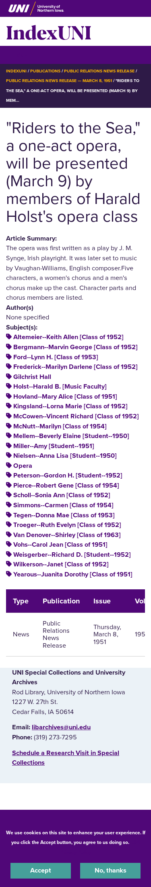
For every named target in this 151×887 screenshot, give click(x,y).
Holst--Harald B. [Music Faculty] (60, 387)
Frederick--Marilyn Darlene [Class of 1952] (75, 367)
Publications (45, 71)
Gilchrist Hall (32, 377)
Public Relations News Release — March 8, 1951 (59, 80)
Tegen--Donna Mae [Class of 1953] (64, 515)
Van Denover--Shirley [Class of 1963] (67, 535)
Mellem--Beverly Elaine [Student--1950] (71, 436)
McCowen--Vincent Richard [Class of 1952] (76, 416)
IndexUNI (48, 31)
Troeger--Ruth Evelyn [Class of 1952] (67, 525)
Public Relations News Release (99, 71)
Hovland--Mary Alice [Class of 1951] (65, 397)
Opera (22, 466)
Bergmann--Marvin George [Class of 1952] (75, 347)
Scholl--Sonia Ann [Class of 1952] (61, 495)
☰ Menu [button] (20, 54)
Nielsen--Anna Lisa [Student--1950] (65, 456)
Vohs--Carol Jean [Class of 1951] (60, 545)
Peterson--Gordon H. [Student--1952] (67, 475)
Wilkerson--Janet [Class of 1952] (61, 564)
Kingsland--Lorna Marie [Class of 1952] (70, 406)
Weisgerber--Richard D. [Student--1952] (72, 555)
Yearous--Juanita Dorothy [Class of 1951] (72, 574)
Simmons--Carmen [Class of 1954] (63, 505)
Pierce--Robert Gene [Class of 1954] (66, 486)
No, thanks (110, 870)
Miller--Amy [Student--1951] (53, 446)
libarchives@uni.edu (61, 727)
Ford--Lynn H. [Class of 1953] (55, 357)
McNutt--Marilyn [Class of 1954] (60, 426)
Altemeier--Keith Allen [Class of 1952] (68, 337)
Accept (40, 870)
